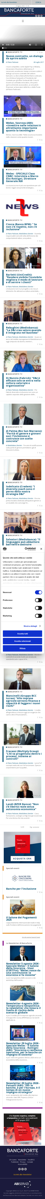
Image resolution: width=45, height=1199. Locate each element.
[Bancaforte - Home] (19, 11)
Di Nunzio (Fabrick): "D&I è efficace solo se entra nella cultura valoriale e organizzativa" (23, 382)
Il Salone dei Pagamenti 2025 (21, 918)
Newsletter (22, 1160)
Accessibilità (22, 1164)
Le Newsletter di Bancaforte (19, 943)
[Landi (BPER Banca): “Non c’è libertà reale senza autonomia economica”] (22, 797)
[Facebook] (36, 16)
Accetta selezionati (22, 641)
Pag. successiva (34, 827)
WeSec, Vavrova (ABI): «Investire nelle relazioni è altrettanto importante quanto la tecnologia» (23, 127)
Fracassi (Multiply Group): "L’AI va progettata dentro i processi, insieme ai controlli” (24, 755)
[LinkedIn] (41, 16)
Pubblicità (14, 1162)
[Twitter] (39, 16)
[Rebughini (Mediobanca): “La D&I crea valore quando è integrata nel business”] (22, 321)
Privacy (23, 1162)
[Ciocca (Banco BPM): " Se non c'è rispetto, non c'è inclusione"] (22, 217)
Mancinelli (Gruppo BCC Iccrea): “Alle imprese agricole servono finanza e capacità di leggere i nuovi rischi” (23, 700)
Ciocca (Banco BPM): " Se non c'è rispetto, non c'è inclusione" (21, 227)
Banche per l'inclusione (21, 889)
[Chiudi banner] (41, 549)
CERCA (38, 2)
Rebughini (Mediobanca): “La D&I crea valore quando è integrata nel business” (23, 330)
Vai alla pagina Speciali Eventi (31, 937)
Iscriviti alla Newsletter (9, 2)
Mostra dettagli (30, 626)
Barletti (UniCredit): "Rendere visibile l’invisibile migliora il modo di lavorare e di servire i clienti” (24, 278)
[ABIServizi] (22, 1184)
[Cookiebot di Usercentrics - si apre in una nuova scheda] (26, 549)
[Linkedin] (41, 52)
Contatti (30, 1162)
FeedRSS (31, 1160)
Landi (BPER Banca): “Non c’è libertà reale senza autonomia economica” (22, 806)
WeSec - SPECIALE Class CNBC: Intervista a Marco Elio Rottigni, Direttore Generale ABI (22, 177)
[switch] (38, 600)
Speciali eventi (12, 868)
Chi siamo (13, 1160)
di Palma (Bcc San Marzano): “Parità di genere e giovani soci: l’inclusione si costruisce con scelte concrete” (24, 436)
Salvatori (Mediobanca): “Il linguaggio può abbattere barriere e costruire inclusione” (23, 543)
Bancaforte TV (15, 119)
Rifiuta (22, 648)
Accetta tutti (22, 634)
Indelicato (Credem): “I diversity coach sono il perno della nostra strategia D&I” (20, 490)
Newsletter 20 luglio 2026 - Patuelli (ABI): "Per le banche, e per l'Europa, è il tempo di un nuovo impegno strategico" (23, 1087)
